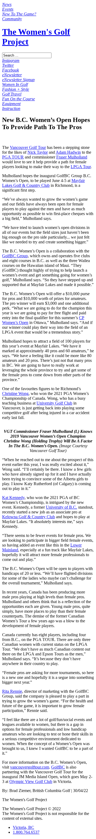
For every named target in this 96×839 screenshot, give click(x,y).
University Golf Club (54, 403)
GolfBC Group (15, 256)
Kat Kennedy (13, 497)
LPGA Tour (81, 166)
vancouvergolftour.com (29, 767)
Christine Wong (15, 393)
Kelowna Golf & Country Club (28, 517)
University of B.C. (61, 507)
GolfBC (58, 767)
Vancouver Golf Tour (28, 147)
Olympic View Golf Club (30, 781)
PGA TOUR (13, 157)
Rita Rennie (12, 691)
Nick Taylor (37, 152)
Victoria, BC (23, 827)
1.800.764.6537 (26, 832)
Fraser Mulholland (71, 157)
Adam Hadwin (68, 152)
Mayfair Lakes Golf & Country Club (43, 183)
